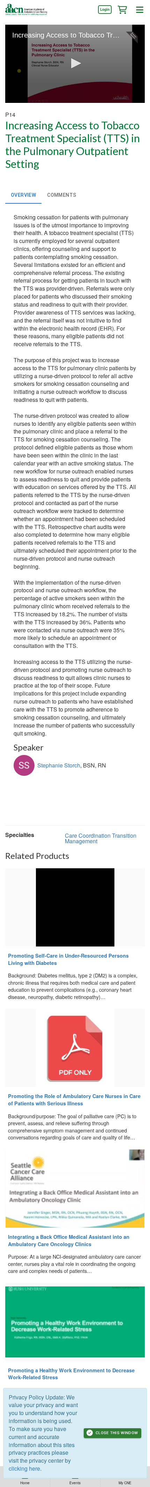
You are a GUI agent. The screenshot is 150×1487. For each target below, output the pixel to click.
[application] (75, 64)
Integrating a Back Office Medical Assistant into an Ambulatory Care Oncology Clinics (68, 1240)
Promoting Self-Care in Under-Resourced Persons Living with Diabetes (68, 959)
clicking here (24, 1468)
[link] (105, 9)
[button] (122, 9)
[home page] (26, 9)
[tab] (23, 195)
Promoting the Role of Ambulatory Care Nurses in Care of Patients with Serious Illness (74, 1099)
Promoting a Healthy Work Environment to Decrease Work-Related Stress (71, 1374)
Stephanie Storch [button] (58, 765)
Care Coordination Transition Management (100, 838)
